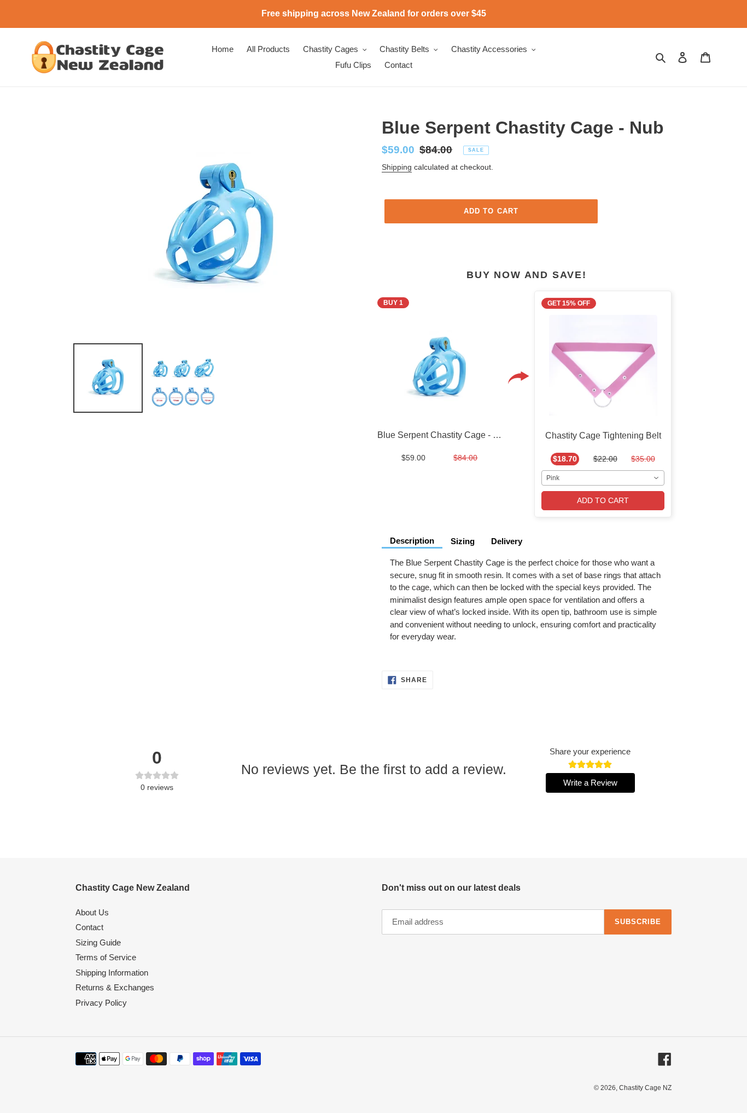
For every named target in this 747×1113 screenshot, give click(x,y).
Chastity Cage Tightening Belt (603, 435)
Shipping (397, 167)
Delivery (506, 541)
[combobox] (602, 478)
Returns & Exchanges (114, 987)
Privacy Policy (101, 1002)
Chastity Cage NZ (645, 1088)
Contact (89, 927)
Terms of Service (105, 957)
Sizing (463, 541)
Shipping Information (111, 972)
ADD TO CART (603, 500)
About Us (92, 912)
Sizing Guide (98, 942)
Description (412, 540)
